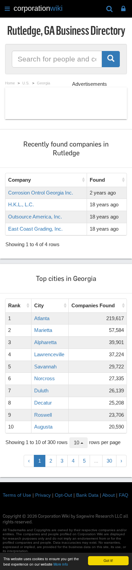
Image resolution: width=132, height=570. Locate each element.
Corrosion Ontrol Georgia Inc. (40, 193)
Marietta (43, 330)
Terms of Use (17, 495)
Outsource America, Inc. (35, 216)
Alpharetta (45, 342)
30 (109, 461)
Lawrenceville (49, 354)
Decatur (43, 403)
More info (60, 564)
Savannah (45, 366)
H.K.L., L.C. (21, 204)
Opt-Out (63, 495)
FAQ (123, 495)
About (108, 495)
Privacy (43, 495)
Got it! (108, 560)
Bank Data (87, 495)
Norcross (44, 378)
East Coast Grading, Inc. (35, 229)
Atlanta (41, 318)
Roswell (43, 415)
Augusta (43, 427)
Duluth (41, 390)
